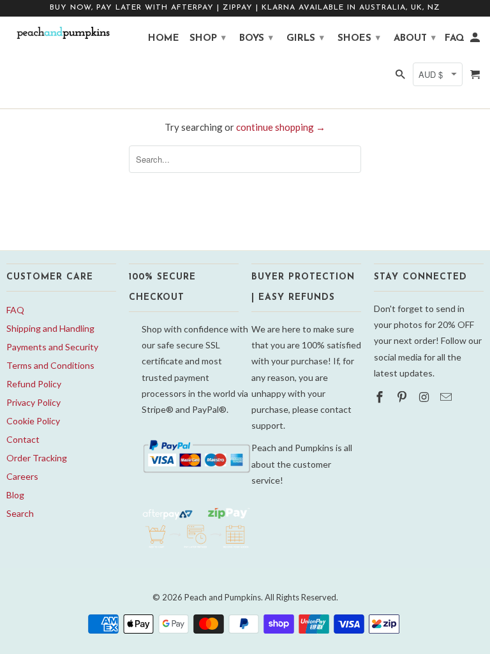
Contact (23, 439)
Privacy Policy (33, 402)
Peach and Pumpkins (222, 597)
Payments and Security (52, 346)
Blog (15, 494)
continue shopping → (280, 127)
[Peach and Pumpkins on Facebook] (381, 397)
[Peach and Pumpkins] (61, 33)
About (415, 38)
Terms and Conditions (50, 365)
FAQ (15, 309)
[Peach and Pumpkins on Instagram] (426, 397)
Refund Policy (33, 383)
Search (20, 513)
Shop (207, 38)
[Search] (401, 78)
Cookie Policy (33, 420)
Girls (305, 38)
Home (163, 38)
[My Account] (476, 41)
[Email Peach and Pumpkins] (447, 397)
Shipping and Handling (50, 328)
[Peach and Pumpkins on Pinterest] (403, 397)
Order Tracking (36, 457)
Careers (22, 476)
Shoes (359, 38)
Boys (256, 38)
